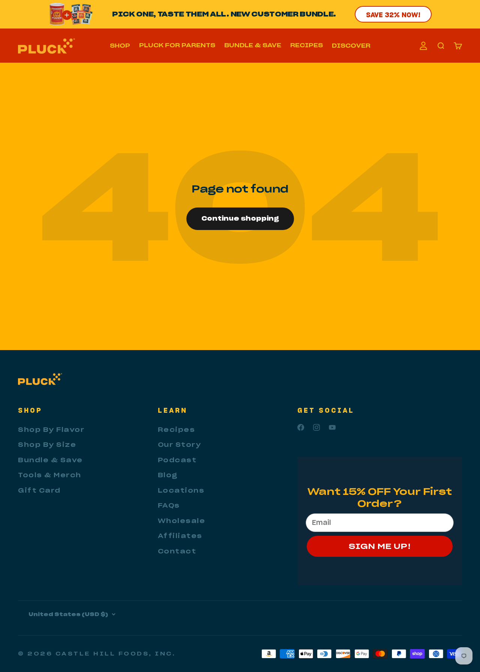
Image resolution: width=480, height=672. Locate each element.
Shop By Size (47, 444)
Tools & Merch (49, 475)
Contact (177, 551)
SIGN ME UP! (380, 546)
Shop (120, 45)
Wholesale (182, 521)
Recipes (306, 45)
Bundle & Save (252, 45)
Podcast (177, 460)
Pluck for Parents (177, 45)
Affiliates (180, 536)
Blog (168, 475)
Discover (351, 45)
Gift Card (39, 490)
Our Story (179, 444)
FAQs (169, 505)
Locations (181, 490)
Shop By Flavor (51, 429)
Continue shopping (240, 218)
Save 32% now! (393, 14)
